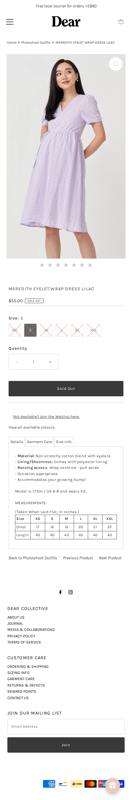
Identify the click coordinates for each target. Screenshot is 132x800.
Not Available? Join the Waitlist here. (46, 416)
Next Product (110, 557)
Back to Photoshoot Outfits (33, 557)
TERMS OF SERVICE (24, 642)
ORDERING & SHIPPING (28, 666)
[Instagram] (70, 592)
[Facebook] (60, 592)
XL (77, 330)
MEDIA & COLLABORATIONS (31, 629)
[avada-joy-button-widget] (113, 785)
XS (14, 330)
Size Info (64, 441)
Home (12, 42)
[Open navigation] (10, 21)
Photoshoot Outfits (36, 42)
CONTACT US (18, 697)
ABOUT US (16, 617)
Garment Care (39, 441)
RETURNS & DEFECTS (26, 685)
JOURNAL (15, 623)
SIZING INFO (18, 672)
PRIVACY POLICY (21, 636)
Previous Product (78, 557)
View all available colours (32, 427)
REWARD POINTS (21, 691)
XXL (93, 330)
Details (16, 441)
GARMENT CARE (21, 678)
